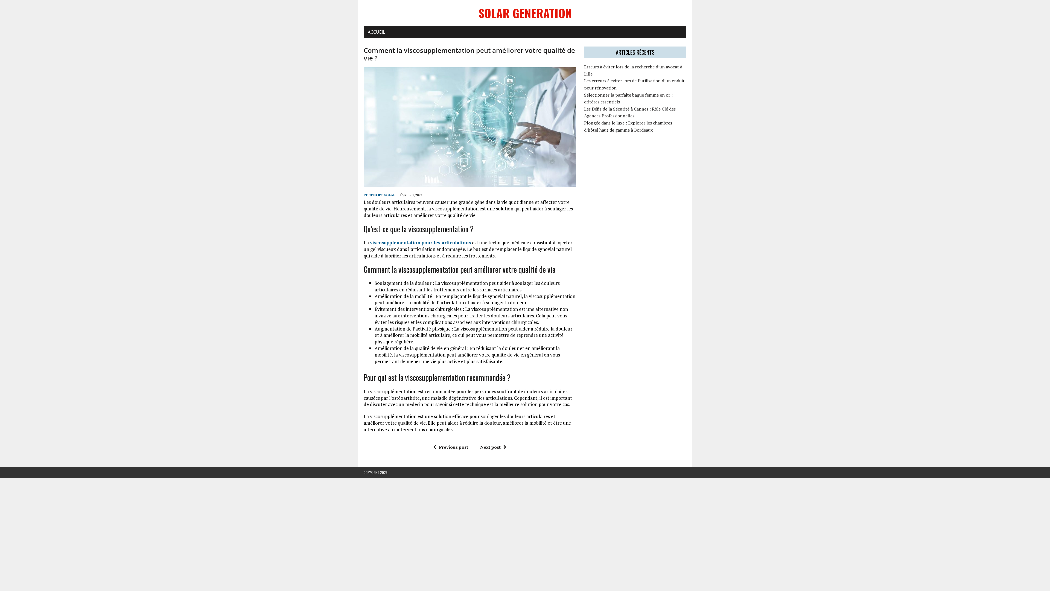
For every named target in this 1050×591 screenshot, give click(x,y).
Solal (389, 195)
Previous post (453, 447)
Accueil (376, 32)
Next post (490, 447)
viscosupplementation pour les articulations (420, 242)
